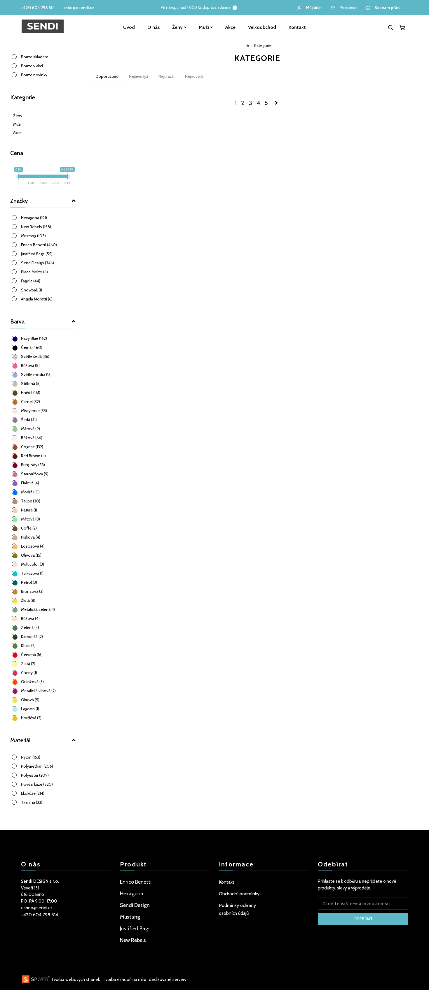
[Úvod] (246, 45)
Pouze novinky (34, 75)
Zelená (30, 627)
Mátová (30, 428)
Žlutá (28, 600)
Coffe (29, 528)
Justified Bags (37, 253)
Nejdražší (166, 76)
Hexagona (34, 217)
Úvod (129, 27)
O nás (153, 27)
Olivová (31, 555)
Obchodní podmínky (239, 893)
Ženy (177, 27)
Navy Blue (34, 338)
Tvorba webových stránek (75, 979)
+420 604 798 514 (38, 7)
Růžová (30, 365)
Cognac (32, 446)
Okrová (30, 699)
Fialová (30, 483)
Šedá (29, 419)
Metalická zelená (38, 609)
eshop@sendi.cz (78, 7)
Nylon (30, 757)
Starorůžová (34, 473)
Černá (31, 347)
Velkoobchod (262, 27)
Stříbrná (31, 383)
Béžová (31, 437)
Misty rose (34, 410)
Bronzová (32, 591)
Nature (29, 510)
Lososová (33, 546)
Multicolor (32, 564)
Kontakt (297, 27)
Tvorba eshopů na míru (125, 979)
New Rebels (36, 226)
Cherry (29, 672)
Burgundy (33, 464)
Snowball (31, 290)
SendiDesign (37, 262)
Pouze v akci (32, 65)
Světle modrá (36, 374)
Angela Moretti (37, 299)
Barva (17, 321)
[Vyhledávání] (390, 27)
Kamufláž (32, 636)
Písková (30, 537)
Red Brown (33, 455)
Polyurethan (37, 766)
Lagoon (30, 708)
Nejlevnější (138, 76)
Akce (230, 27)
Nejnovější (194, 76)
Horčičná (31, 717)
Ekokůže (32, 793)
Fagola (30, 281)
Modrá (30, 492)
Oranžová (32, 681)
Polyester (35, 775)
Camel (30, 401)
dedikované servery (167, 979)
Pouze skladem (34, 56)
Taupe (30, 501)
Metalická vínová (38, 690)
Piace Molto (34, 272)
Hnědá (30, 392)
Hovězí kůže (37, 784)
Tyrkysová (32, 573)
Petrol (29, 582)
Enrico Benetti (39, 244)
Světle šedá (35, 356)
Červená (32, 654)
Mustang (33, 235)
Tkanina (31, 802)
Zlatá (28, 663)
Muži (204, 27)
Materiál (20, 740)
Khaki (28, 645)
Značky (19, 200)
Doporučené (106, 76)
